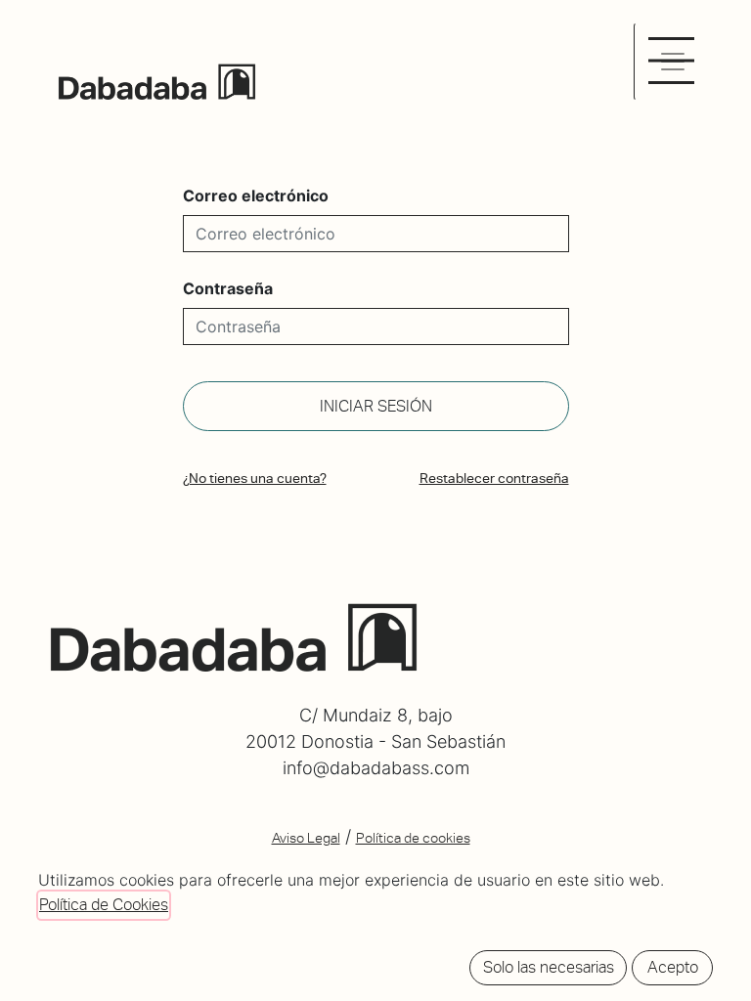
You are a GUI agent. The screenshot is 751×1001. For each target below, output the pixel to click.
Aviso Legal (306, 838)
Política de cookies (413, 838)
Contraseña (228, 288)
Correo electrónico (256, 195)
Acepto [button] (672, 967)
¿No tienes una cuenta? (255, 478)
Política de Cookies (103, 904)
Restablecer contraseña (494, 478)
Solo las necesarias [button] (548, 967)
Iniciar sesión (376, 406)
